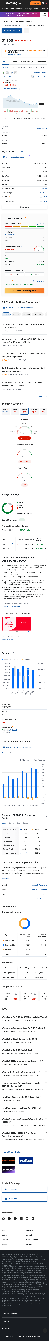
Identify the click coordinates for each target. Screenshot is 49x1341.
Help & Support (32, 1240)
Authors (29, 1244)
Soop (43, 993)
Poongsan (7, 993)
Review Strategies (14, 54)
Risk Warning (6, 1328)
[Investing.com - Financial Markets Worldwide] (13, 3)
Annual (4, 753)
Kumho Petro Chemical (30, 993)
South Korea (42, 899)
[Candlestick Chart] (4, 72)
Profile (13, 67)
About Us (29, 1230)
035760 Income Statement (16, 741)
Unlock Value (40, 129)
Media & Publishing (39, 885)
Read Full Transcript (12, 606)
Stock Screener (16, 9)
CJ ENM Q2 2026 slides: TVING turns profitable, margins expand (23, 326)
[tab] (5, 411)
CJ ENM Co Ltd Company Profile (20, 862)
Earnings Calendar (32, 9)
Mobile (4, 1235)
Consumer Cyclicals (39, 890)
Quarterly (14, 753)
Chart (14, 62)
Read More (6, 878)
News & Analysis (27, 62)
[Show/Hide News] (15, 72)
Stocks (5, 9)
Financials (41, 62)
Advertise (30, 1235)
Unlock (24, 853)
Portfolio (5, 1240)
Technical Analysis (12, 403)
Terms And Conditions (9, 1314)
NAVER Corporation (10, 977)
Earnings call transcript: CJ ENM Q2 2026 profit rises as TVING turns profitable (23, 340)
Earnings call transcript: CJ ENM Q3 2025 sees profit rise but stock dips (23, 384)
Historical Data (33, 67)
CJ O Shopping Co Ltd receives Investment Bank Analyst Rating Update (23, 355)
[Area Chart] (7, 72)
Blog (3, 1230)
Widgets (5, 1244)
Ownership (22, 67)
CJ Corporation (9, 973)
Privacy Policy (6, 1321)
